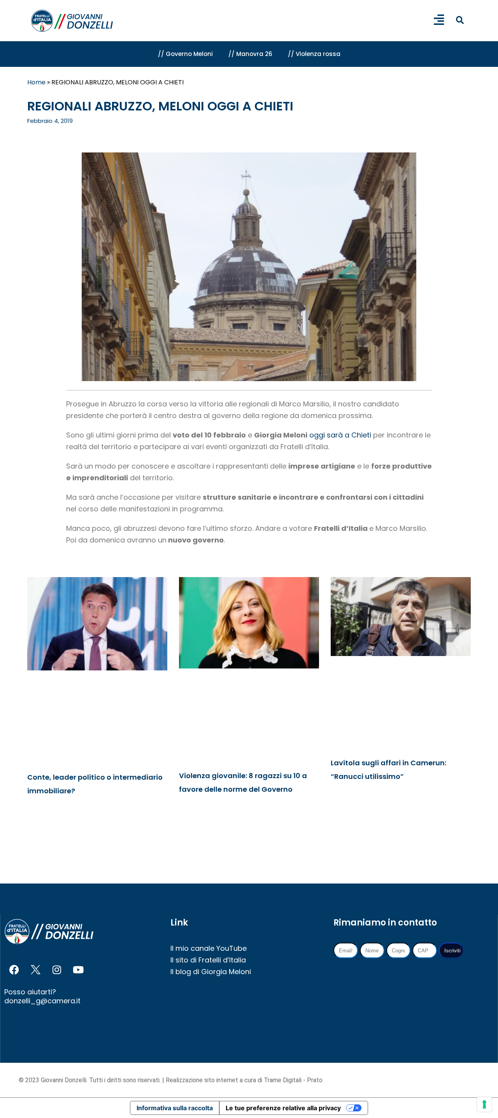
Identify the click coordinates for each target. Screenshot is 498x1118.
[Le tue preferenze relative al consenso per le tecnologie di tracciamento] (484, 1104)
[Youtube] (78, 970)
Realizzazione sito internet (203, 1080)
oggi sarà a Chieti (340, 435)
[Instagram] (57, 970)
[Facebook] (14, 970)
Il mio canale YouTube (208, 948)
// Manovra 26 (250, 54)
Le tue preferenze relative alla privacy (283, 1108)
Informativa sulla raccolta (175, 1108)
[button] (459, 20)
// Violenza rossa (314, 54)
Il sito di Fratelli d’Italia (208, 960)
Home (36, 82)
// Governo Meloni (185, 54)
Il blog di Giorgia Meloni (210, 971)
